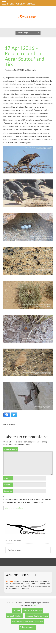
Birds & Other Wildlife (32, 610)
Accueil (16, 610)
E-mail (7, 484)
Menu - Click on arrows (21, 3)
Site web (8, 491)
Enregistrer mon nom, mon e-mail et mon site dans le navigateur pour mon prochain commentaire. (27, 500)
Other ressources (27, 627)
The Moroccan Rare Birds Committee (27, 621)
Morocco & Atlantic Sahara (37, 616)
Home (12, 424)
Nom (6, 478)
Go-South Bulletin (14, 616)
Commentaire (11, 449)
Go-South (31, 70)
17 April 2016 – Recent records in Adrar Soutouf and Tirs (24, 56)
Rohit (34, 605)
